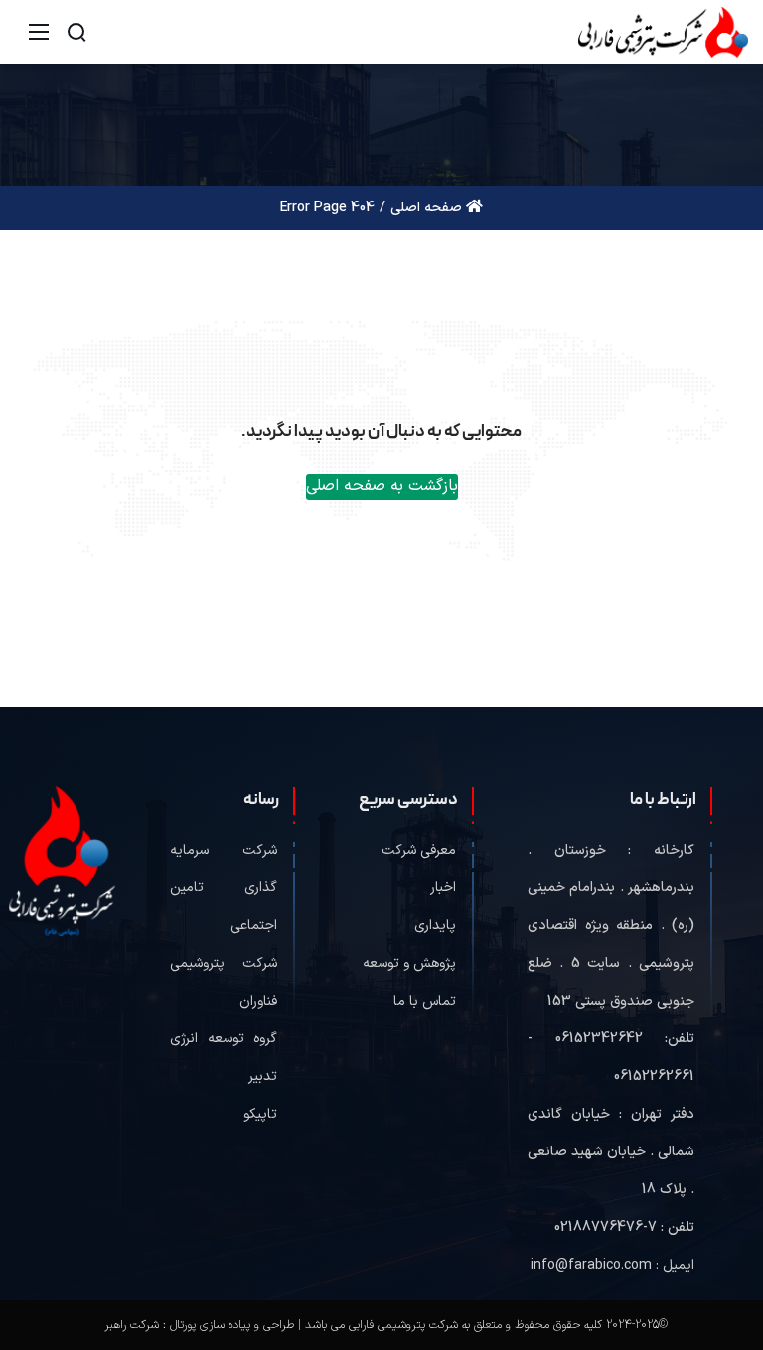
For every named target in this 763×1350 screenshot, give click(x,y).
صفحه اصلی (428, 208)
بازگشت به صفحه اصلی (382, 486)
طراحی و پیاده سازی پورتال (232, 1325)
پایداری (435, 925)
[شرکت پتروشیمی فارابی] (663, 31)
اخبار (443, 888)
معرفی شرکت (419, 850)
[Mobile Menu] (39, 32)
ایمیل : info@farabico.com (612, 1265)
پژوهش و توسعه (409, 963)
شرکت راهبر (131, 1325)
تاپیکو (260, 1114)
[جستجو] (76, 32)
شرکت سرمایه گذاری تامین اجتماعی (223, 888)
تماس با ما (424, 1001)
